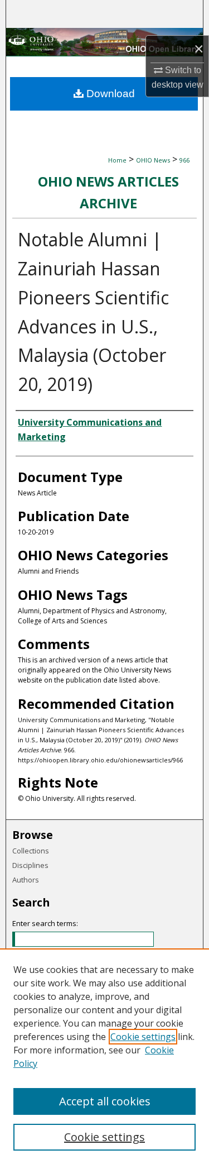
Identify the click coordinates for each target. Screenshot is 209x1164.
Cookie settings (143, 1037)
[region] (104, 1056)
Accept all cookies (104, 1101)
